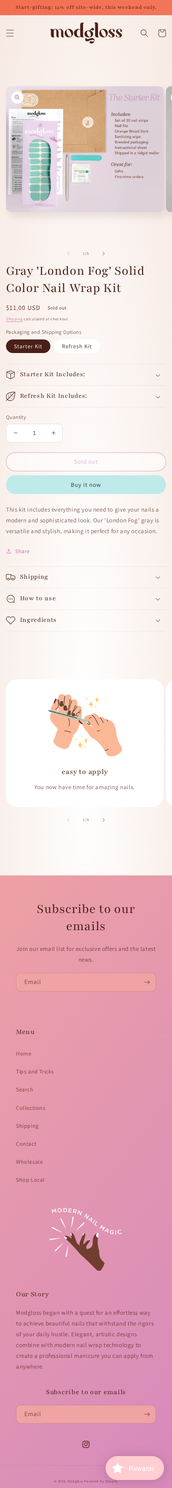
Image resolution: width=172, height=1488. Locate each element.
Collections (31, 1107)
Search (25, 1089)
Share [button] (22, 551)
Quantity (16, 417)
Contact (26, 1143)
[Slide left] (68, 253)
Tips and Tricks (35, 1071)
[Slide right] (103, 253)
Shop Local (30, 1179)
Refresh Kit (77, 346)
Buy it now (86, 484)
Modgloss (75, 1481)
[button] (10, 33)
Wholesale (29, 1161)
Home (23, 1053)
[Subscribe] (147, 982)
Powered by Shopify (101, 1481)
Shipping (14, 318)
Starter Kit (28, 346)
